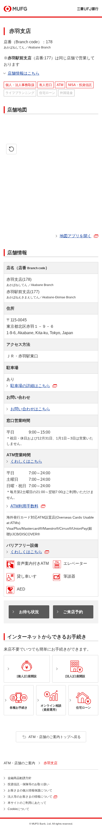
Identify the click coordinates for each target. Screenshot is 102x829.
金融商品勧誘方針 (19, 778)
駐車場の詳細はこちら (30, 386)
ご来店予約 (73, 612)
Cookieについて (18, 809)
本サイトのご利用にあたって (27, 803)
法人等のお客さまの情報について (30, 796)
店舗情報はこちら (23, 73)
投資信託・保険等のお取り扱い (28, 784)
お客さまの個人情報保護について (30, 790)
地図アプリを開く (75, 236)
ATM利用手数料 (24, 506)
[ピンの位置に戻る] (11, 149)
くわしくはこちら (26, 461)
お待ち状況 (29, 612)
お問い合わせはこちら (30, 409)
